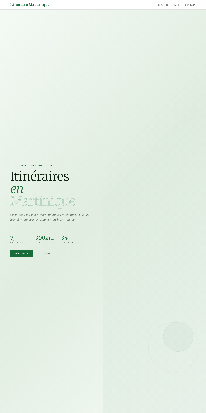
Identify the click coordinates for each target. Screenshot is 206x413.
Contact (190, 5)
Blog (177, 5)
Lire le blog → (44, 253)
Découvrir (21, 253)
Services (163, 5)
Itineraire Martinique (30, 5)
